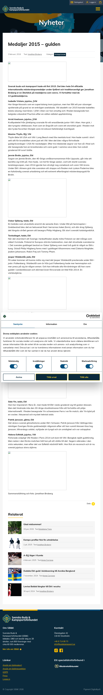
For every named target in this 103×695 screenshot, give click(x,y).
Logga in (6, 679)
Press (5, 676)
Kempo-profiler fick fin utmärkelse (40, 540)
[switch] (39, 366)
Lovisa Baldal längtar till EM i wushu (41, 587)
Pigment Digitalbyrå (92, 690)
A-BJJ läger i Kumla (33, 556)
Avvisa (19, 377)
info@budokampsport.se (64, 644)
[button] (77, 2)
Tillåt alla (84, 377)
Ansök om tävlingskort (12, 665)
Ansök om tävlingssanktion (14, 669)
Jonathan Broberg (35, 54)
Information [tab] (51, 324)
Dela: (89, 504)
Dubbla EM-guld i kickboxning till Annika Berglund (49, 571)
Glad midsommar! (32, 524)
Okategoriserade (60, 54)
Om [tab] (85, 324)
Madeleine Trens (45, 529)
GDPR (5, 672)
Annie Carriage (47, 560)
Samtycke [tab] (18, 324)
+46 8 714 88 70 (61, 642)
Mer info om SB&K (11, 649)
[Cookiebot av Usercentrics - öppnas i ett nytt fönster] (88, 316)
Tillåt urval (51, 377)
